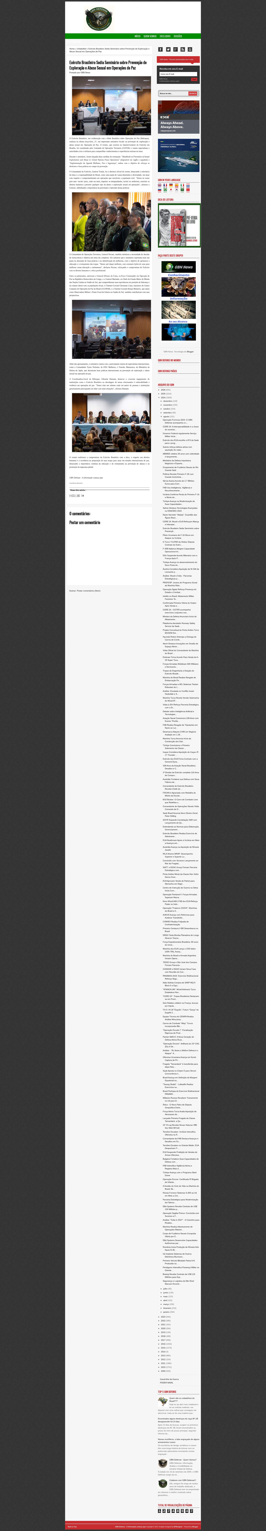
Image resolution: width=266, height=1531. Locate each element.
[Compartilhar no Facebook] (78, 495)
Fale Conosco (74, 41)
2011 (163, 1363)
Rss (183, 49)
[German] (171, 186)
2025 (163, 394)
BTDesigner (178, 1527)
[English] (160, 186)
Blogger (190, 352)
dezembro (168, 401)
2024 (163, 397)
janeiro (166, 1312)
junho (166, 1292)
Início (137, 36)
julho (165, 1289)
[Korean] (177, 191)
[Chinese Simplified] (188, 191)
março (166, 1304)
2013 (163, 1355)
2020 (163, 1328)
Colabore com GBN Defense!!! (182, 1480)
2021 (163, 1324)
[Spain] (177, 186)
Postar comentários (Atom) (88, 591)
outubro (167, 409)
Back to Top (72, 1527)
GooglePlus (175, 49)
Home (72, 49)
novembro (168, 405)
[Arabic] (183, 191)
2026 (163, 390)
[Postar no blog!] (73, 495)
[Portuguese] (166, 191)
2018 (163, 1336)
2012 (163, 1359)
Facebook (160, 49)
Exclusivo (165, 36)
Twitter (168, 49)
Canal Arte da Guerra (169, 1379)
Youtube (190, 49)
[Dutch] (188, 186)
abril (165, 1300)
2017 (163, 1340)
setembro (167, 413)
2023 (163, 1317)
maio (165, 1296)
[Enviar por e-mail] (70, 495)
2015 (163, 1348)
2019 (163, 1332)
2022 (163, 1321)
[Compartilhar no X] (76, 495)
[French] (166, 186)
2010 (163, 1367)
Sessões (178, 36)
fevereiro (167, 1308)
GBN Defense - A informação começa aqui (130, 1527)
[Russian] (160, 191)
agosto (166, 416)
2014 (163, 1352)
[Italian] (183, 186)
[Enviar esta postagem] (82, 495)
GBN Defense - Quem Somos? (182, 1460)
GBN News (85, 72)
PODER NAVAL (166, 1383)
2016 (163, 1344)
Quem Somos (150, 36)
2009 (163, 1371)
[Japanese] (171, 191)
